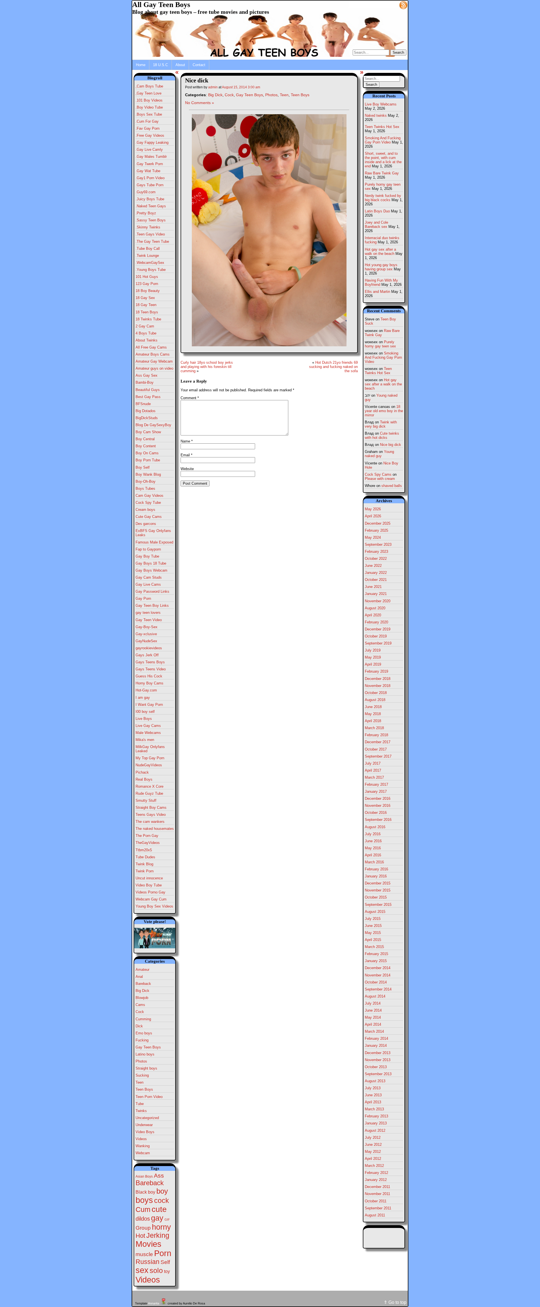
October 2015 (376, 897)
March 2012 (374, 1166)
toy (167, 1271)
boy (162, 1191)
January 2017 (376, 791)
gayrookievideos (149, 648)
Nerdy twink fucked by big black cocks (383, 198)
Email (186, 455)
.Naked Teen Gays (151, 206)
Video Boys (145, 1132)
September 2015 (378, 904)
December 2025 (377, 523)
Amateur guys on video (154, 368)
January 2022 (376, 573)
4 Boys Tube (146, 333)
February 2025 (376, 530)
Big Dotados (146, 411)
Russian (147, 1261)
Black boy (145, 1191)
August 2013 (375, 1081)
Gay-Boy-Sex (147, 627)
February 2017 (376, 784)
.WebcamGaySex (150, 262)
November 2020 (377, 601)
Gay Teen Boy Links (152, 605)
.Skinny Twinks (148, 227)
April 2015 (373, 940)
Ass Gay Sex (147, 375)
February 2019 (376, 671)
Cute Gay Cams (149, 517)
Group (143, 1228)
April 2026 (373, 516)
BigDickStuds (147, 418)
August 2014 (375, 996)
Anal (139, 976)
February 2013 (376, 1116)
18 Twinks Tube (148, 319)
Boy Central (145, 439)
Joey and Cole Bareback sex (376, 224)
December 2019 (377, 629)
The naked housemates (155, 829)
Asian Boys (144, 1176)
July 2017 (373, 763)
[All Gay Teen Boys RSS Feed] (403, 5)
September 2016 (378, 820)
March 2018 (374, 728)
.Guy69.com (146, 192)
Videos (141, 1139)
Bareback (143, 984)
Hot (140, 1235)
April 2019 (373, 664)
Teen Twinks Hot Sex (382, 127)
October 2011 (375, 1201)
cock (161, 1200)
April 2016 (373, 855)
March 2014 (374, 1031)
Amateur (142, 969)
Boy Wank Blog (148, 474)
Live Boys (144, 719)
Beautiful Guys (148, 390)
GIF (167, 1219)
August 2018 (375, 700)
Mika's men (145, 740)
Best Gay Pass (148, 397)
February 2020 (376, 622)
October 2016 (376, 812)
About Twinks (147, 340)
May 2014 (373, 1017)
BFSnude (143, 404)
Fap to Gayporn (148, 549)
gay (157, 1218)
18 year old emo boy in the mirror (384, 411)
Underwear (144, 1125)
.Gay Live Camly (149, 149)
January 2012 (376, 1180)
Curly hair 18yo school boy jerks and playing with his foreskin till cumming (207, 366)
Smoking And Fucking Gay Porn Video (382, 140)
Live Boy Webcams (381, 104)
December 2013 (377, 1053)
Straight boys (146, 1068)
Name (187, 441)
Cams (140, 1005)
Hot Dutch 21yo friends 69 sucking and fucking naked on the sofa (333, 366)
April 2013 (373, 1102)
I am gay (143, 697)
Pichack (142, 772)
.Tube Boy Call (148, 248)
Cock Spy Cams (378, 474)
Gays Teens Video (151, 669)
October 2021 (376, 580)
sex (142, 1270)
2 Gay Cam (145, 326)
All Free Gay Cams (151, 347)
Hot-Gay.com (146, 690)
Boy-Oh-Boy (146, 481)
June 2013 (373, 1095)
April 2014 (373, 1024)
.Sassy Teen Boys (151, 220)
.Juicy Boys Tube (150, 199)
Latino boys (145, 1054)
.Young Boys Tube (151, 270)
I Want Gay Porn (149, 704)
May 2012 (373, 1151)
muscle (144, 1254)
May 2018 (373, 714)
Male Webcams (148, 733)
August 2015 (375, 911)
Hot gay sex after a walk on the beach (380, 251)
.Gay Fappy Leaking (152, 142)
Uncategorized (147, 1118)
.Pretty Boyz (146, 213)
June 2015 (373, 926)
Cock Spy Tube (148, 502)
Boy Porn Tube (148, 460)
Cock (140, 1012)
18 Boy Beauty (148, 291)
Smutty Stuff (146, 800)
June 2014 (373, 1010)
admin (213, 87)
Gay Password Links (152, 591)
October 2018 (376, 693)
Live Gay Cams (148, 726)
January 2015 (376, 961)
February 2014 (376, 1038)
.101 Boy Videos (149, 100)
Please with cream (380, 479)
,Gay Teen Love (148, 93)
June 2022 (373, 565)
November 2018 (377, 686)
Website (187, 469)
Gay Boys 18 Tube (151, 563)
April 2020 (373, 615)
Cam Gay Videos (149, 495)
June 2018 (373, 707)
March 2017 (374, 777)
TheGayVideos (148, 843)
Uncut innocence (149, 878)
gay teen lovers (148, 612)
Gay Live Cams (148, 584)
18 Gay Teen (146, 305)
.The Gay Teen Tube (152, 241)
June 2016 (373, 841)
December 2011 (377, 1187)
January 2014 (376, 1045)
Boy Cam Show (148, 432)
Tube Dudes (145, 857)
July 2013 (373, 1088)
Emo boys (144, 1033)
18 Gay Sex (145, 298)
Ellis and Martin (377, 291)
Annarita (153, 1303)
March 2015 (374, 947)
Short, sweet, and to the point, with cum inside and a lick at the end (383, 159)
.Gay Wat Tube (148, 171)
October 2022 (376, 558)
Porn (162, 1253)
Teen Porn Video (149, 1097)
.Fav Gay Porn (147, 128)
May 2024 (373, 537)
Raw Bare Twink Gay (382, 173)
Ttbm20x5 (144, 850)
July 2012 (373, 1137)
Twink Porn (145, 871)
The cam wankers (150, 821)
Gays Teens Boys (150, 662)
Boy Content (146, 446)
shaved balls (391, 486)
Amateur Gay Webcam (154, 361)
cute (159, 1209)
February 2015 (376, 954)
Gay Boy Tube (147, 556)
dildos (143, 1219)
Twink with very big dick (381, 424)
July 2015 (373, 919)
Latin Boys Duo (377, 211)
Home (140, 65)
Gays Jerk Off (147, 655)
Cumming (143, 1019)
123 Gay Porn (147, 284)
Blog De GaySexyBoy (153, 425)
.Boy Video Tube (149, 107)
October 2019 (376, 636)
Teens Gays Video (151, 814)
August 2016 (375, 827)
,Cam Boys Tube (149, 86)
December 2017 (377, 742)
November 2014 (377, 975)
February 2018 (376, 735)
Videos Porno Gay (150, 892)
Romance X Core (149, 786)
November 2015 (377, 890)
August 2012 (375, 1130)
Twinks (141, 1111)
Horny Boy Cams (149, 683)
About (180, 65)
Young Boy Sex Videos (154, 906)
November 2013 (377, 1060)
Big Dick (142, 991)
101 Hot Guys (147, 277)
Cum (143, 1209)
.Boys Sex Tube (149, 114)
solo (156, 1270)
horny (161, 1227)
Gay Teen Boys (148, 1047)
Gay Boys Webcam (151, 570)
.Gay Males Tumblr (151, 156)
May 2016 (373, 848)
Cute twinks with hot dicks (382, 435)
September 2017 (378, 756)
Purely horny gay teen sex (380, 344)
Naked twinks (376, 115)
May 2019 (373, 657)
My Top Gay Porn (150, 758)
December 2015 (377, 883)
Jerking (157, 1235)
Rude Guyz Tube (149, 793)
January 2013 (376, 1123)
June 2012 (373, 1144)
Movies (148, 1243)
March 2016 (374, 862)
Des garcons (146, 524)
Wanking (143, 1146)
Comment (190, 398)
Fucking (142, 1040)
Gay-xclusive (146, 634)
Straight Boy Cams (151, 807)
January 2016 (376, 876)
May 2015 (373, 933)
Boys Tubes (145, 488)
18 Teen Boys (147, 312)
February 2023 (376, 551)
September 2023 (378, 544)
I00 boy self (145, 711)
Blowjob (142, 998)
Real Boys (144, 779)
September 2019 (378, 643)
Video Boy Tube (149, 885)
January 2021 (376, 594)
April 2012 (373, 1158)
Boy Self (143, 467)
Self (165, 1262)
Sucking (142, 1075)
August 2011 (375, 1215)
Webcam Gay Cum (151, 899)
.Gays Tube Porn (149, 185)
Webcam (143, 1153)
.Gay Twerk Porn (149, 164)
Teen (139, 1082)
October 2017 (376, 749)
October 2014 (376, 982)
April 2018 (373, 721)
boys (144, 1200)
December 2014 (377, 968)
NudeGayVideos (149, 765)
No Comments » (199, 102)
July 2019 (373, 650)
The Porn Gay (147, 836)
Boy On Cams (147, 453)
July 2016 (373, 834)
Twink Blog (144, 864)
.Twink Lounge (147, 255)
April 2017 (373, 770)
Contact (199, 65)
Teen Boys (144, 1089)
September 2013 (378, 1074)
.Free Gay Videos (150, 135)
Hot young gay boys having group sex (381, 267)
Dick (139, 1026)
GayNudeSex (146, 641)
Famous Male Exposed (154, 542)
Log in (390, 5)
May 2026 (373, 509)
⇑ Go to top (395, 1302)
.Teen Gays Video (150, 234)
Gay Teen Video (149, 620)
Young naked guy (379, 454)
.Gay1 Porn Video (150, 178)
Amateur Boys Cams (153, 354)
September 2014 (378, 989)
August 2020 (375, 608)
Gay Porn (143, 598)
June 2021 (373, 587)
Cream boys (145, 509)
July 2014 (373, 1003)
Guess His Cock (149, 676)
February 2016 (376, 869)
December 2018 (377, 679)
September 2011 (378, 1208)
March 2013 (374, 1109)
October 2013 (376, 1067)
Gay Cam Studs (149, 577)
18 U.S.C (160, 65)
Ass (159, 1175)
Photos (141, 1061)
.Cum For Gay (147, 121)
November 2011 (377, 1194)
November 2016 (377, 805)
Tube (140, 1104)
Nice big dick (390, 445)
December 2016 (377, 798)
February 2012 (376, 1173)
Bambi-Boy (145, 382)
